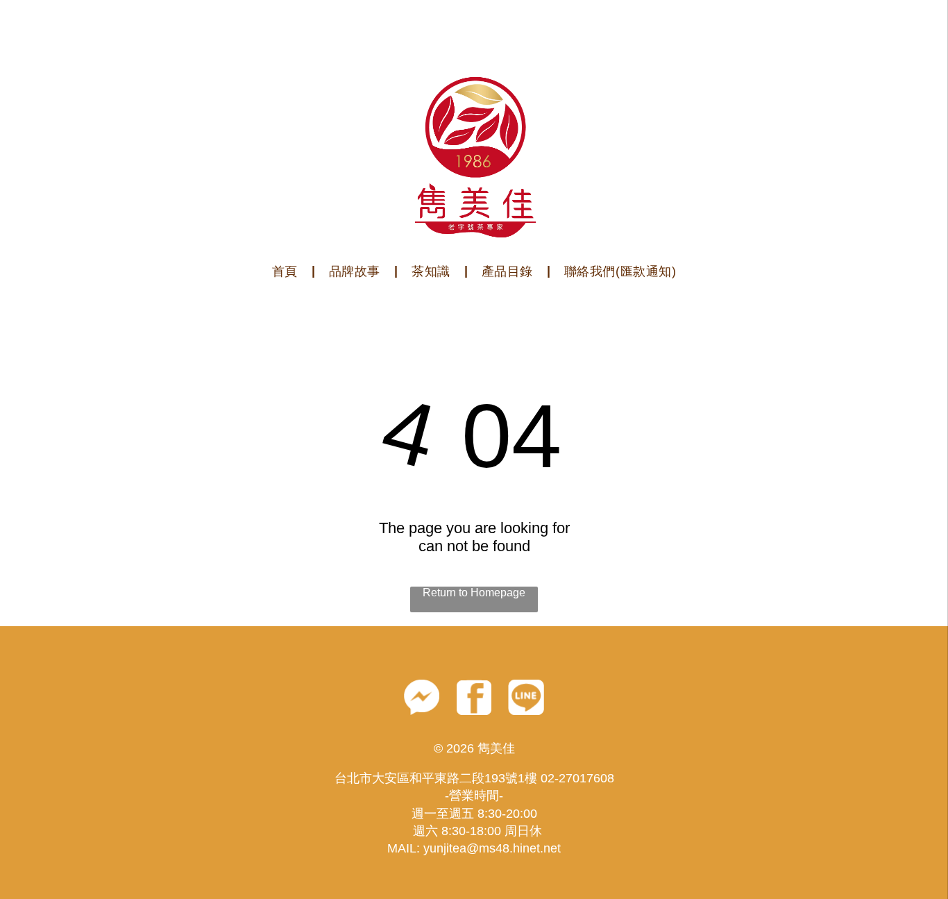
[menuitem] (286, 271)
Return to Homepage (474, 592)
